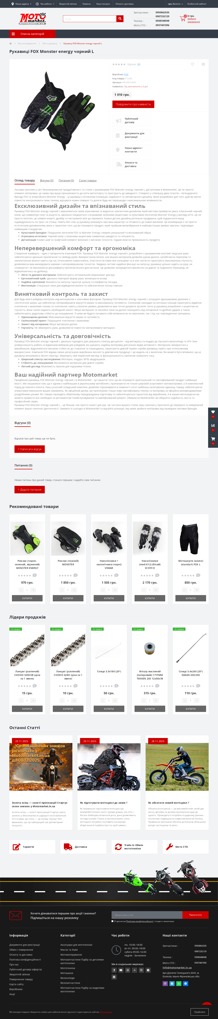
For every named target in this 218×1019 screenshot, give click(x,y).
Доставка (81, 846)
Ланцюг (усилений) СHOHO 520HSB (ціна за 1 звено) (27, 675)
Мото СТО (181, 846)
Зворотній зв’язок (68, 3)
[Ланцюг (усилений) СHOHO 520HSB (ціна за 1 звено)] (27, 649)
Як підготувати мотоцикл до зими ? (103, 802)
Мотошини (66, 973)
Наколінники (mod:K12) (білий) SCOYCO (149, 564)
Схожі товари (88, 180)
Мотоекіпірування (27, 43)
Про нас (14, 964)
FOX (126, 74)
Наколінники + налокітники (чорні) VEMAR (109, 564)
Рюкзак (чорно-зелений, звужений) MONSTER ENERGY (27, 564)
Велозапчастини (70, 982)
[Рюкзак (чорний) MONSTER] (68, 538)
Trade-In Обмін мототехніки (133, 846)
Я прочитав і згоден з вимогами (144, 921)
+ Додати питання (29, 489)
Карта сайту (16, 984)
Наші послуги (103, 3)
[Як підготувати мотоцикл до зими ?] (109, 766)
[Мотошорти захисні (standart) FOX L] (191, 538)
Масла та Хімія (69, 949)
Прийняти (199, 1012)
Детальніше (106, 1011)
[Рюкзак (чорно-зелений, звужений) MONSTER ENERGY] (27, 538)
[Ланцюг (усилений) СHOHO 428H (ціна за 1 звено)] (68, 649)
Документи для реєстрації (134, 135)
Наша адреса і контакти (133, 149)
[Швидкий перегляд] (40, 530)
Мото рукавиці (50, 43)
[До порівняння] (39, 524)
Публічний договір (131, 120)
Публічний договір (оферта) (25, 969)
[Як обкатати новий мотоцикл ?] (177, 766)
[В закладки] (39, 519)
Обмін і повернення (21, 949)
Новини (87, 3)
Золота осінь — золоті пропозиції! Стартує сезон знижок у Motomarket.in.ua (39, 804)
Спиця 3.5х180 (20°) (109, 671)
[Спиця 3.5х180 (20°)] (109, 649)
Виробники (15, 989)
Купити (27, 598)
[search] (119, 18)
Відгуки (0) (46, 180)
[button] (45, 4)
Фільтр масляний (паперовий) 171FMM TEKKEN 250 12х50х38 (150, 675)
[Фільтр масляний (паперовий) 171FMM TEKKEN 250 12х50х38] (150, 649)
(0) (138, 64)
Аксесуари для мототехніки (76, 944)
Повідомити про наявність (133, 104)
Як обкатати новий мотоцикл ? (168, 802)
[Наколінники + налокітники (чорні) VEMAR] (109, 538)
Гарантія (28, 846)
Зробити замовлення (194, 20)
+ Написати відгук (29, 449)
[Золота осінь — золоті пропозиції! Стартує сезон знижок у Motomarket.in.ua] (40, 766)
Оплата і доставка (125, 3)
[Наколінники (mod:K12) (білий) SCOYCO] (150, 538)
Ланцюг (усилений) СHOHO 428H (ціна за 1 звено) (68, 675)
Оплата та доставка (131, 164)
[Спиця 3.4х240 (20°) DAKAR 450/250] (191, 649)
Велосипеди (67, 978)
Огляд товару (24, 180)
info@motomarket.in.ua (177, 967)
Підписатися (195, 914)
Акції (12, 994)
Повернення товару (21, 979)
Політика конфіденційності (139, 921)
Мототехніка (67, 968)
